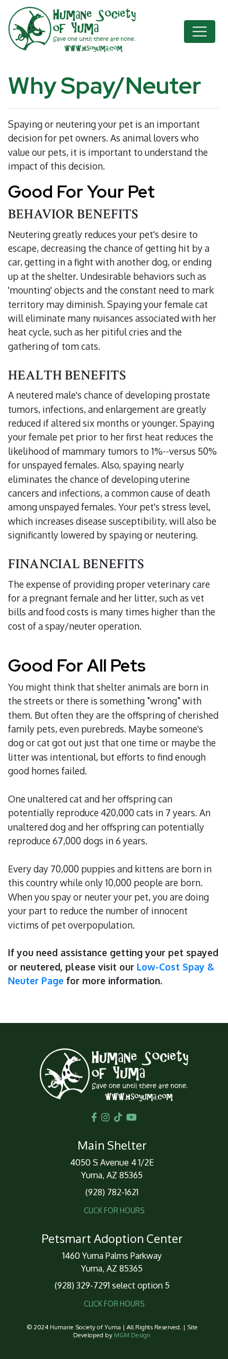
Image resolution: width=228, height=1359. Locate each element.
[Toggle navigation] (199, 31)
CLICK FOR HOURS (114, 1210)
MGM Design (132, 1335)
